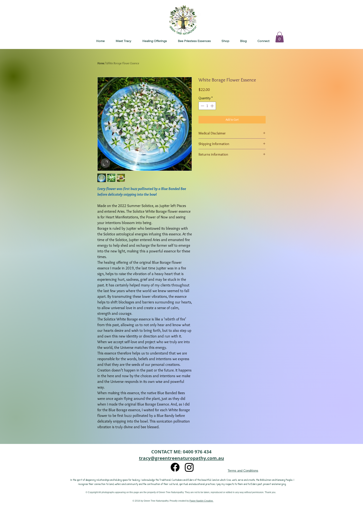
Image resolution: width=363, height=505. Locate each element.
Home (100, 63)
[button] (154, 41)
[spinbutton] (207, 106)
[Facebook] (175, 467)
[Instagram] (189, 467)
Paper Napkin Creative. (201, 501)
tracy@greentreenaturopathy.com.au (181, 458)
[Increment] (212, 106)
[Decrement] (202, 106)
